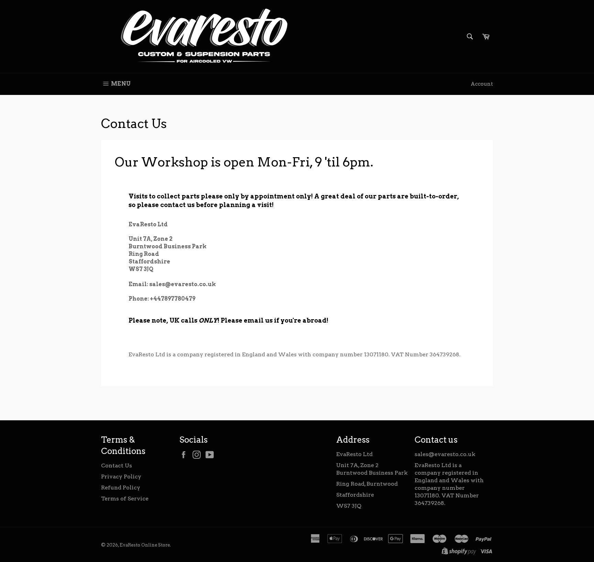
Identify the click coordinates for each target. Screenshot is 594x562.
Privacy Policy (121, 476)
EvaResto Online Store (145, 545)
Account (482, 84)
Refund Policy (120, 487)
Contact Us (116, 465)
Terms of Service (124, 498)
